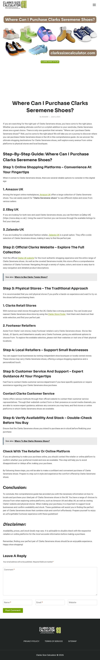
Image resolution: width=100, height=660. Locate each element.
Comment (9, 569)
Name (7, 602)
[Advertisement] (50, 82)
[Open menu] (94, 4)
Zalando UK (54, 234)
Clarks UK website (26, 258)
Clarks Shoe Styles (50, 62)
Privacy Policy (31, 641)
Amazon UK (45, 194)
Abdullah (45, 117)
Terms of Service (54, 641)
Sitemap (72, 641)
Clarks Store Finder (56, 314)
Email (39, 602)
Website (72, 602)
